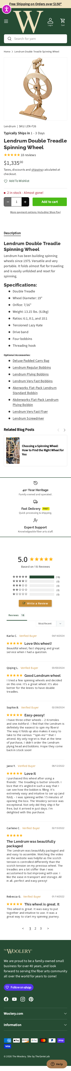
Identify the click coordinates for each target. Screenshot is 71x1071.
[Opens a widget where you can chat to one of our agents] (56, 1064)
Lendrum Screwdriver (28, 418)
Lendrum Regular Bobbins (32, 367)
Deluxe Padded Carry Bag (31, 360)
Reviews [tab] (14, 615)
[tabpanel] (35, 331)
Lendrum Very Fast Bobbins (33, 381)
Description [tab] (12, 233)
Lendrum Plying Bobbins (31, 374)
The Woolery (19, 1056)
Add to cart (50, 201)
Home (7, 51)
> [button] (48, 928)
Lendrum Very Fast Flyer (30, 411)
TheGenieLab (42, 1056)
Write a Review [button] (37, 603)
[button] (63, 21)
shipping (37, 170)
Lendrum (10, 126)
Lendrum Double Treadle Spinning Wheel (36, 51)
